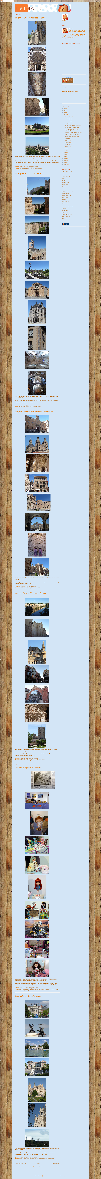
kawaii (21, 991)
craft (45, 989)
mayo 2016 (67, 138)
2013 (65, 153)
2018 (65, 110)
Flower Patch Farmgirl (67, 195)
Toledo (40, 168)
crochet (47, 989)
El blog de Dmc (65, 189)
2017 (65, 112)
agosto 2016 (68, 124)
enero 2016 (67, 146)
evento (36, 760)
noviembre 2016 (68, 118)
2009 (65, 161)
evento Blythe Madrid (42, 1158)
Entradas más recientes (21, 1163)
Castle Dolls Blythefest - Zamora (28, 767)
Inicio (38, 1163)
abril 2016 (67, 140)
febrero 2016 (68, 144)
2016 (65, 114)
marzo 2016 (67, 142)
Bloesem (64, 180)
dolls (51, 989)
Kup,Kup (64, 199)
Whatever (64, 219)
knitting (24, 991)
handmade (17, 991)
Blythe (32, 989)
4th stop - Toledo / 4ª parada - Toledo (29, 18)
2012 (65, 155)
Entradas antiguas (55, 1163)
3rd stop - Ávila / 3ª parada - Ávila (28, 173)
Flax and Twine (65, 193)
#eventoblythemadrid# (24, 1158)
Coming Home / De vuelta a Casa (28, 996)
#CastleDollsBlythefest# (24, 168)
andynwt (51, 1176)
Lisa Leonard (65, 204)
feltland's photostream (69, 80)
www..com (68, 77)
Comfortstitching (66, 182)
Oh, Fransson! (65, 208)
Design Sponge (65, 184)
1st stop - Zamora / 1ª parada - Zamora (30, 593)
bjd (30, 989)
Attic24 (63, 178)
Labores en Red (65, 201)
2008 (65, 162)
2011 (65, 157)
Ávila (31, 406)
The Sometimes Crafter (67, 214)
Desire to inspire (66, 187)
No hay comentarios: (33, 166)
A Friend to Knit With (67, 172)
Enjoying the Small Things (67, 191)
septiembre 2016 (68, 122)
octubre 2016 (68, 120)
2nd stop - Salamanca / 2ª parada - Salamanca (33, 411)
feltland (37, 168)
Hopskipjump (65, 197)
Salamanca (41, 588)
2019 (65, 108)
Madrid (52, 1158)
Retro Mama (65, 210)
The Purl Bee (65, 212)
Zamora (44, 760)
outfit (28, 991)
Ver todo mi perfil (66, 39)
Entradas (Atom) (40, 1167)
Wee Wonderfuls (66, 216)
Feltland (71, 28)
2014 (65, 151)
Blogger (64, 1176)
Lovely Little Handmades (67, 206)
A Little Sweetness (66, 176)
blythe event (32, 168)
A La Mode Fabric (66, 174)
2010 (65, 159)
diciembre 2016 (68, 116)
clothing (41, 989)
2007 (65, 164)
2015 (65, 149)
